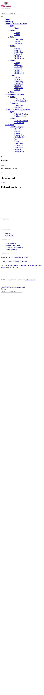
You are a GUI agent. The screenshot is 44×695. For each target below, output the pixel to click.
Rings (16, 141)
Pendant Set (18, 43)
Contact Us (9, 235)
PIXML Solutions (30, 280)
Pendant (17, 41)
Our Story (9, 22)
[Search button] (2, 16)
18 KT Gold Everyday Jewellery (17, 109)
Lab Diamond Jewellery (14, 94)
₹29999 (12, 112)
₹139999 (13, 92)
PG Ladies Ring (20, 116)
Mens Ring (18, 50)
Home (7, 19)
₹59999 (12, 118)
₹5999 (12, 26)
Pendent (17, 35)
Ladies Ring (18, 39)
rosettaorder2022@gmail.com (16, 261)
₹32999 (12, 46)
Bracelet (17, 90)
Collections (9, 125)
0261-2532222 (11, 257)
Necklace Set (19, 58)
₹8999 (12, 30)
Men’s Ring (18, 145)
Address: (4, 265)
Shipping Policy (11, 249)
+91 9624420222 (24, 257)
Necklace (17, 56)
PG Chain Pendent (21, 114)
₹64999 (12, 75)
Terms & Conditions (12, 245)
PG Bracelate (19, 123)
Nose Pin (17, 129)
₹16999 (12, 37)
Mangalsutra (18, 88)
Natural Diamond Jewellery (16, 24)
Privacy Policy (10, 243)
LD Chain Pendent (21, 101)
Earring (17, 33)
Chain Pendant (19, 137)
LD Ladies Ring (20, 99)
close (3, 165)
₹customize (14, 103)
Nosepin (17, 28)
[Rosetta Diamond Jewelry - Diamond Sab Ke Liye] (6, 8)
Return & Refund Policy (14, 247)
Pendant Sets (19, 135)
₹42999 (12, 60)
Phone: (3, 257)
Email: (3, 261)
